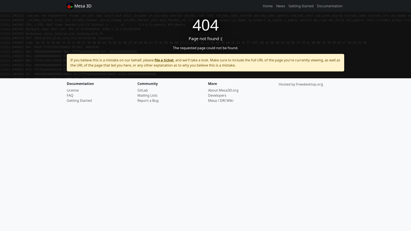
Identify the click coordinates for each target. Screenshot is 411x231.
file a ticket (164, 60)
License (73, 90)
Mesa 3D (82, 6)
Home (268, 6)
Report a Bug (148, 100)
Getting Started (301, 6)
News (280, 6)
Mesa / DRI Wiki (220, 100)
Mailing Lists (147, 95)
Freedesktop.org (309, 84)
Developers (217, 95)
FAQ (70, 95)
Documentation (329, 6)
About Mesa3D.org (223, 90)
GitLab (142, 90)
